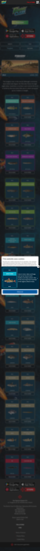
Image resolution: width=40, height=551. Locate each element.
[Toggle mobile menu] (37, 2)
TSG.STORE (31, 2)
